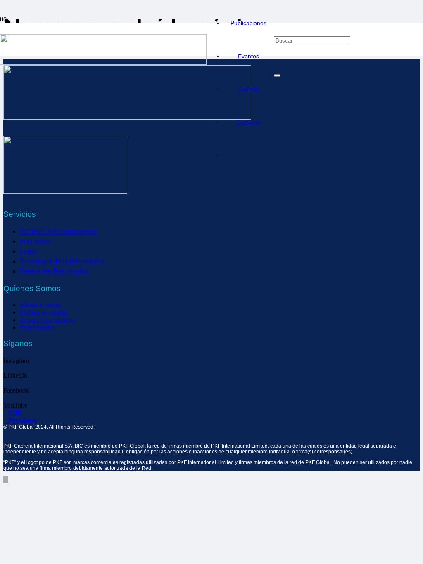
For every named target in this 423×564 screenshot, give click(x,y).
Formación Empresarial (54, 271)
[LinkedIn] (5, 368)
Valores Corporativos (47, 319)
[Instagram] (5, 353)
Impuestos (35, 241)
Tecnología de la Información (62, 261)
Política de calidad (43, 312)
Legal (28, 251)
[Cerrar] (277, 75)
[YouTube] (5, 397)
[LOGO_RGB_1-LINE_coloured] (103, 62)
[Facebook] (5, 382)
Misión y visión (40, 304)
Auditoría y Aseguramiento (58, 231)
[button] (277, 6)
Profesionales (37, 327)
